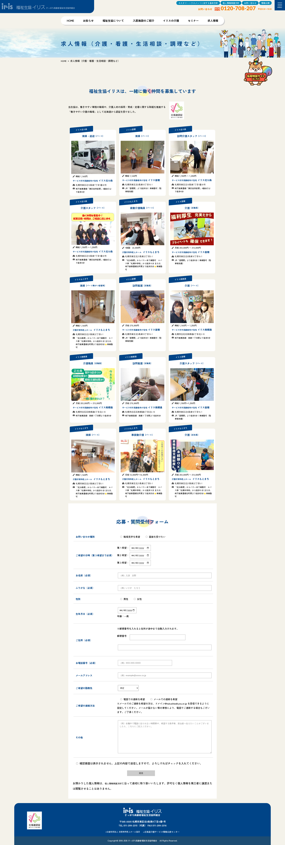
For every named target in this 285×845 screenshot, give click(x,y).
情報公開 (265, 2)
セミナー (193, 20)
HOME (70, 20)
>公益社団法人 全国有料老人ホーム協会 (122, 831)
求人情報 (213, 20)
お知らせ (88, 20)
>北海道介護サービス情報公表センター (161, 831)
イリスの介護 (171, 20)
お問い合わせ (250, 2)
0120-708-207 (238, 8)
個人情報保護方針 (231, 2)
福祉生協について (113, 20)
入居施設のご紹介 (143, 20)
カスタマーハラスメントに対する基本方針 (198, 2)
